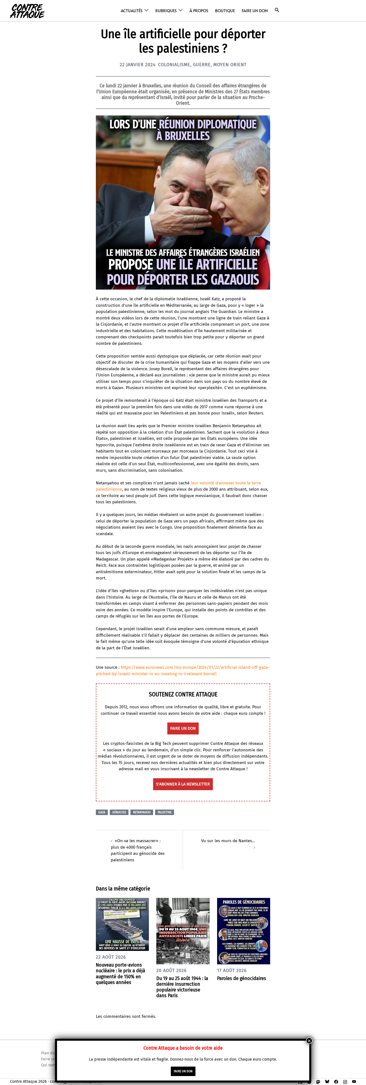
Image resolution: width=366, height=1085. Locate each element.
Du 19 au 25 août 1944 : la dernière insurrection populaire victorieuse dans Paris (182, 987)
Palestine (165, 812)
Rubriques (166, 10)
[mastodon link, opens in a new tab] (318, 1081)
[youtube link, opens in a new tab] (354, 1081)
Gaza (101, 812)
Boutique (225, 10)
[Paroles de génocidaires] (243, 930)
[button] (277, 10)
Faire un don (255, 10)
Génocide (119, 812)
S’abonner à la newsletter (183, 784)
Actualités (131, 10)
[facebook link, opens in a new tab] (336, 1081)
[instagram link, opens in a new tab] (345, 1081)
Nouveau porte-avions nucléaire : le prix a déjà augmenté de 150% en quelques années (120, 973)
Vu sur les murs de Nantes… (228, 840)
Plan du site (51, 1053)
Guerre (202, 64)
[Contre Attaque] (27, 10)
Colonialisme (174, 64)
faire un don (183, 728)
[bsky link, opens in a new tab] (327, 1081)
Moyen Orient (229, 64)
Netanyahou (142, 812)
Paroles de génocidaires (241, 978)
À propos (198, 10)
